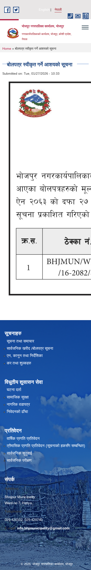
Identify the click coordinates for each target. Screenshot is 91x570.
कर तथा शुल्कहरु (19, 363)
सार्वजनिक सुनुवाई (19, 453)
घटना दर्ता (14, 390)
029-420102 (14, 520)
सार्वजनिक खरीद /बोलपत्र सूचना (30, 348)
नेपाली (58, 9)
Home (6, 48)
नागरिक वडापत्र (18, 404)
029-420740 (33, 520)
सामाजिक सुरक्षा (18, 397)
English (44, 9)
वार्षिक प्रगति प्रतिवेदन (23, 438)
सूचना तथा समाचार (20, 341)
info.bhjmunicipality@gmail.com (43, 528)
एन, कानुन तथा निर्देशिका (25, 355)
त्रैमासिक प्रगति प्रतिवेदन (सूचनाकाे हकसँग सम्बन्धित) (46, 446)
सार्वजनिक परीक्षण (19, 460)
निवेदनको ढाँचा (17, 411)
